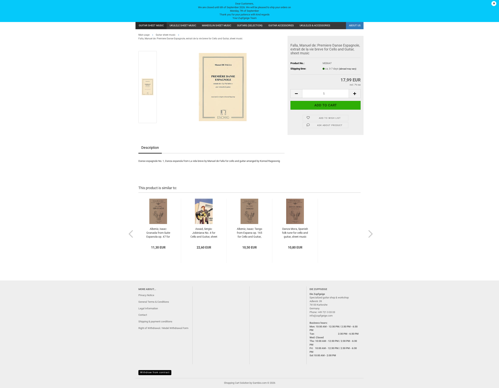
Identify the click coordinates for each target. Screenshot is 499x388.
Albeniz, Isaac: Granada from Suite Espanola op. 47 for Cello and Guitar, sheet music (158, 233)
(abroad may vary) (347, 69)
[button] (296, 93)
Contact (142, 314)
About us (355, 25)
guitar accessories (281, 25)
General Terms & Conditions (153, 301)
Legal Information (148, 308)
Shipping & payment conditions (155, 321)
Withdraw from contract (155, 372)
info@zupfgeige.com (321, 315)
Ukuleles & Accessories (315, 25)
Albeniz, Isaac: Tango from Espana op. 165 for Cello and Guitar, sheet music (249, 233)
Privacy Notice (146, 295)
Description (150, 148)
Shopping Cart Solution (236, 382)
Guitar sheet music (151, 25)
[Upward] (488, 382)
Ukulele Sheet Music (183, 25)
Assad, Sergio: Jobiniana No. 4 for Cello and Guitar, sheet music (203, 233)
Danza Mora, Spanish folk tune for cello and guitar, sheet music (295, 232)
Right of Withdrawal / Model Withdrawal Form (163, 328)
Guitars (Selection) (250, 25)
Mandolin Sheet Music (216, 25)
